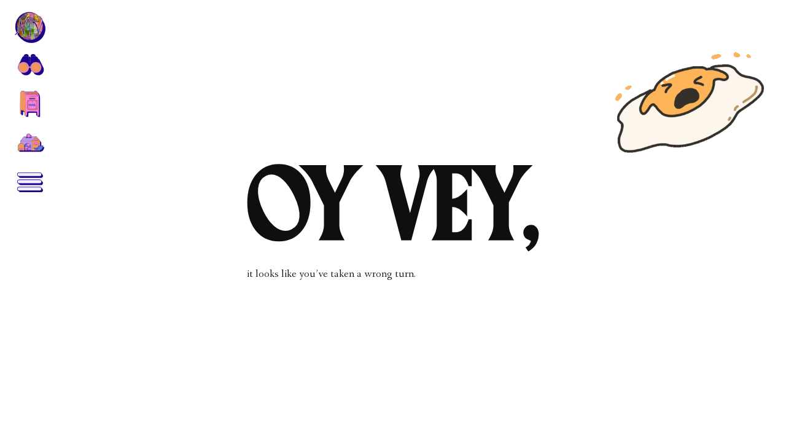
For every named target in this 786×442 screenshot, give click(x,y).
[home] (29, 27)
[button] (29, 63)
